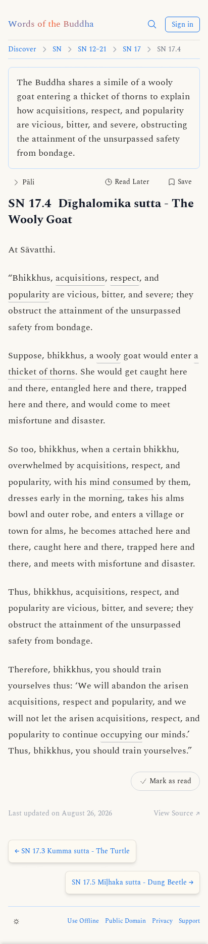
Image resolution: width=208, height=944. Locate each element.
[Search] (152, 24)
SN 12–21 (92, 49)
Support (189, 921)
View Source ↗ (176, 813)
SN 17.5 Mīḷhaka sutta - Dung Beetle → (132, 882)
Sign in (182, 24)
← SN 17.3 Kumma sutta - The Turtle (72, 851)
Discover (22, 49)
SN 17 (132, 49)
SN (57, 49)
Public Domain (125, 921)
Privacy (162, 921)
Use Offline (83, 921)
